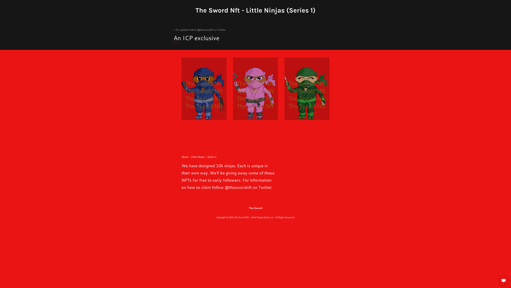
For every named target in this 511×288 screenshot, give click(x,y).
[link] (255, 10)
